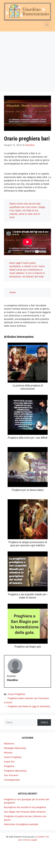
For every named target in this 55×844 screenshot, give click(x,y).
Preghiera (9, 766)
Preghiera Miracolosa (15, 770)
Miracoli (8, 752)
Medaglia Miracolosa (15, 748)
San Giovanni (11, 775)
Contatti (40, 836)
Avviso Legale (30, 840)
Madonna (9, 743)
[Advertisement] (27, 60)
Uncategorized (12, 779)
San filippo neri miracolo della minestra (25, 811)
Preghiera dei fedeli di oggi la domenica (29, 706)
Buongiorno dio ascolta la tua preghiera (25, 807)
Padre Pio (9, 761)
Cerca (44, 722)
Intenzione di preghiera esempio (21, 824)
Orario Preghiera (16, 694)
